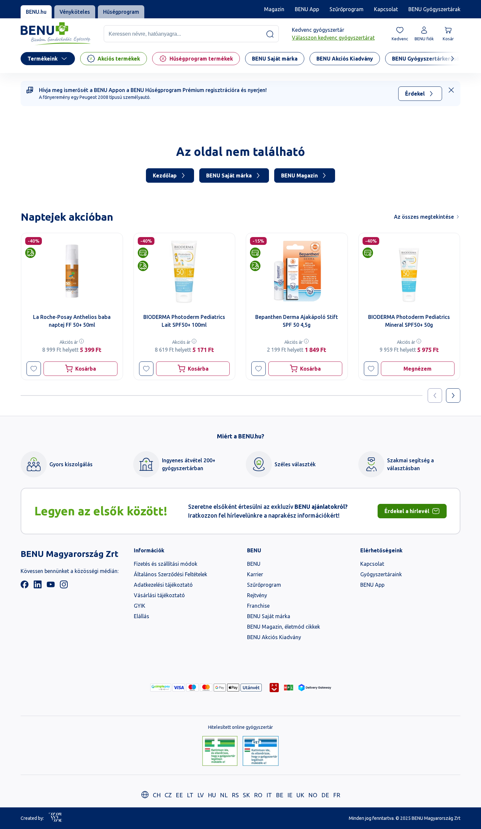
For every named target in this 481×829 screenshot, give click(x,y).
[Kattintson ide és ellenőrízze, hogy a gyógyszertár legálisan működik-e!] (220, 751)
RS (235, 795)
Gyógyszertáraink (381, 574)
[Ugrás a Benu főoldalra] (56, 34)
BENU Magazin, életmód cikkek (283, 627)
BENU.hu (36, 12)
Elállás (141, 616)
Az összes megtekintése (424, 217)
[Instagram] (64, 586)
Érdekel (415, 94)
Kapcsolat (386, 9)
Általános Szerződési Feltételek (170, 574)
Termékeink (42, 59)
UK (300, 795)
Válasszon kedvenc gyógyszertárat (333, 38)
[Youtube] (51, 586)
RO (258, 795)
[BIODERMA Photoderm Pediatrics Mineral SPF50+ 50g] (409, 271)
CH (157, 795)
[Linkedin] (38, 586)
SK (246, 795)
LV (200, 795)
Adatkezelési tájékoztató (163, 585)
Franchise (258, 606)
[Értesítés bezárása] (451, 90)
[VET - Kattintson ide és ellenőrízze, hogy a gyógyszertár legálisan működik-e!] (260, 751)
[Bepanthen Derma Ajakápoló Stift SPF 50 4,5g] (296, 271)
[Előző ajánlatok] (435, 395)
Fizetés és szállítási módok (165, 564)
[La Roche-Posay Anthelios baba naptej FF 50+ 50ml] (72, 271)
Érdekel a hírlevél (406, 511)
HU (212, 795)
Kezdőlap (165, 175)
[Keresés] (270, 34)
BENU (253, 564)
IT (269, 795)
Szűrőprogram (347, 9)
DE (325, 795)
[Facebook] (24, 586)
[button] (34, 368)
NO (312, 795)
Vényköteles (75, 12)
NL (224, 795)
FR (336, 795)
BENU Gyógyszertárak (434, 9)
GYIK (139, 606)
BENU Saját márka (229, 175)
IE (290, 795)
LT (190, 795)
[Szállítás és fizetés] (160, 687)
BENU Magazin (299, 175)
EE (179, 795)
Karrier (255, 574)
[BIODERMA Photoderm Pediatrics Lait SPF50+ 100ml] (184, 271)
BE (279, 795)
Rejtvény (257, 595)
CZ (168, 795)
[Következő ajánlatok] (453, 395)
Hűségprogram (121, 12)
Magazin (274, 9)
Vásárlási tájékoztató (159, 595)
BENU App (307, 9)
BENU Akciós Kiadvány (274, 637)
